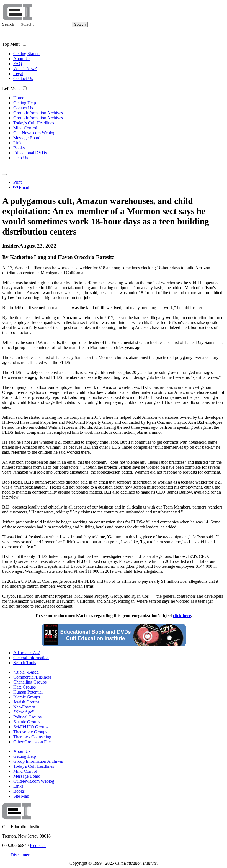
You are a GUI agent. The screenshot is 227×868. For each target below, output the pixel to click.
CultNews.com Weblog (33, 781)
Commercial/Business (32, 677)
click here (182, 615)
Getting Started (26, 53)
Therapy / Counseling (32, 737)
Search (80, 24)
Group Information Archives (38, 113)
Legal (18, 73)
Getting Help (24, 103)
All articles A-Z (26, 652)
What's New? (25, 68)
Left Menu (11, 88)
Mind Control (25, 127)
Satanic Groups (26, 722)
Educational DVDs (30, 152)
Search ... (10, 24)
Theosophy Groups (30, 732)
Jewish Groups (26, 702)
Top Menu (11, 44)
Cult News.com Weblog (34, 132)
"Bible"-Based (26, 672)
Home (18, 98)
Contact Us (23, 78)
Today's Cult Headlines (33, 122)
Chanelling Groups (30, 682)
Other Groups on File (32, 741)
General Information (31, 657)
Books (19, 147)
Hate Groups (24, 687)
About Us (21, 58)
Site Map (21, 796)
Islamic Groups (26, 697)
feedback (38, 845)
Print (17, 182)
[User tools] (4, 174)
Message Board (26, 137)
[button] (24, 44)
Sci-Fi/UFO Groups (30, 727)
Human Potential (28, 692)
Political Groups (27, 717)
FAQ (17, 63)
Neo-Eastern (24, 707)
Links (18, 142)
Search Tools (24, 662)
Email (23, 187)
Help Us (20, 157)
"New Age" (23, 712)
